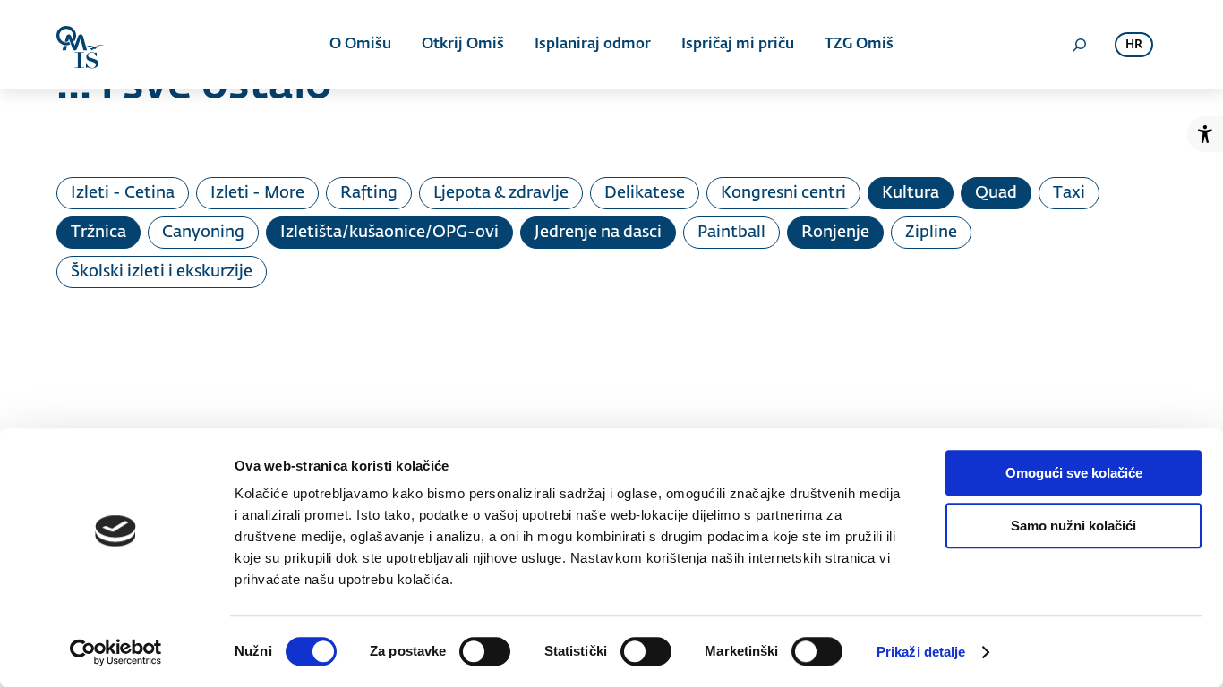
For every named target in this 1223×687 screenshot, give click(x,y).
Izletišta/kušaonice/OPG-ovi (389, 233)
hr (1133, 45)
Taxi (1069, 193)
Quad (996, 193)
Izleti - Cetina (123, 193)
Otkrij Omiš (463, 45)
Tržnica (98, 233)
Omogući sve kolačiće (1073, 472)
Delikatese (644, 193)
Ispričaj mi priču (737, 45)
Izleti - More (257, 193)
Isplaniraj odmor (593, 45)
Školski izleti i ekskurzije (161, 272)
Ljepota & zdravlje (501, 193)
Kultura (910, 193)
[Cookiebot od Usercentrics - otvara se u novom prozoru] (116, 652)
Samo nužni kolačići (1073, 525)
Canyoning (203, 233)
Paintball (731, 233)
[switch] (484, 651)
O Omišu (360, 45)
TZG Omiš (859, 45)
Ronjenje (835, 233)
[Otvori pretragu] (1079, 45)
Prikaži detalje (921, 651)
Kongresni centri (783, 193)
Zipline (931, 233)
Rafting (369, 193)
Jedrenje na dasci (598, 233)
